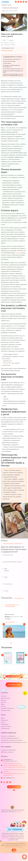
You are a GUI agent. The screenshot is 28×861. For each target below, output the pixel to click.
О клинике (4, 693)
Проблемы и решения (7, 752)
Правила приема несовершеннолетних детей (14, 742)
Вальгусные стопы (8, 555)
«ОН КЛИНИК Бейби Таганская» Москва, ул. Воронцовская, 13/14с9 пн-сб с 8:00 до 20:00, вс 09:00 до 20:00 (14, 765)
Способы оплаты (6, 710)
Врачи (3, 718)
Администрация (5, 698)
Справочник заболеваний (8, 750)
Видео (3, 704)
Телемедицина (5, 728)
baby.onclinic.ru (5, 838)
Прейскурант (4, 724)
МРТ (9, 363)
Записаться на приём (14, 684)
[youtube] (4, 782)
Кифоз (5, 568)
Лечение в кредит (6, 726)
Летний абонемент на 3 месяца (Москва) (12, 605)
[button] (9, 643)
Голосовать (18, 811)
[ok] (7, 782)
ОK (14, 850)
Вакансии (3, 700)
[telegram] (1, 782)
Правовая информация (8, 733)
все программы (18, 598)
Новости (3, 702)
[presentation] (4, 624)
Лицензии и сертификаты (8, 736)
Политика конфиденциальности (10, 738)
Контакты (3, 696)
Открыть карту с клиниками (14, 676)
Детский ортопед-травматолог (13, 543)
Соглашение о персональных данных (11, 740)
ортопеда (18, 253)
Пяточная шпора (8, 584)
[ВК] (10, 782)
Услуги (3, 715)
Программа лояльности (7, 708)
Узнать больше (10, 622)
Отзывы (3, 706)
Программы (4, 720)
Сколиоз (6, 591)
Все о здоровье (6, 747)
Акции (3, 722)
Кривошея (6, 570)
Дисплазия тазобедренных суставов (13, 561)
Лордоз (6, 577)
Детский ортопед (7, 50)
